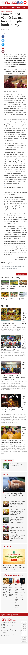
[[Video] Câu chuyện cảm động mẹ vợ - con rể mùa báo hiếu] (14, 484)
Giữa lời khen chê (21, 299)
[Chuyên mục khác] (25, 13)
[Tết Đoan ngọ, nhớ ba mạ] (5, 294)
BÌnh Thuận (24, 637)
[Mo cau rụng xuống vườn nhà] (5, 282)
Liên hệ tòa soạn (13, 615)
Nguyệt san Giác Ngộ (6, 13)
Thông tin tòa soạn (5, 615)
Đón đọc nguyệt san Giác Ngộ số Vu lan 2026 (11, 590)
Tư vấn (8, 10)
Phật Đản (24, 632)
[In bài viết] (2, 51)
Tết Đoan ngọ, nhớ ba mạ (4, 299)
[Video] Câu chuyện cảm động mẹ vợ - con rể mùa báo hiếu (13, 495)
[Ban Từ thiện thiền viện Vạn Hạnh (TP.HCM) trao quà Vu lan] (11, 341)
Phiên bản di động (5, 617)
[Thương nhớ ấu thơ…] (14, 282)
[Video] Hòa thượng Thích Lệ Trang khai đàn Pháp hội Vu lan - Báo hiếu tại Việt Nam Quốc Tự (17, 504)
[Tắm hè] (14, 294)
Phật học (4, 10)
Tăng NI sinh (23, 630)
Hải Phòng (24, 635)
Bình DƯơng (24, 641)
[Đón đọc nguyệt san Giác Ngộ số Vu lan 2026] (12, 581)
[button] (23, 593)
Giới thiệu (24, 639)
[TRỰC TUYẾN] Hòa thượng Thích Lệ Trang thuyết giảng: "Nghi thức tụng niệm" (17, 537)
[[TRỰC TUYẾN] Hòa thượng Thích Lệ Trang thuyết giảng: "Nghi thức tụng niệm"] (6, 537)
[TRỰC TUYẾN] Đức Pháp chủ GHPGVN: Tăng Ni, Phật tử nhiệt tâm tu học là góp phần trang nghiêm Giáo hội (14, 521)
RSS (11, 617)
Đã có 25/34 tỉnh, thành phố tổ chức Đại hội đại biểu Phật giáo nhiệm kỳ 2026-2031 (14, 567)
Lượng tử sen (23, 286)
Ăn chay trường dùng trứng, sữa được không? (5, 590)
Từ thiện (19, 13)
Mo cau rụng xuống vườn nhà (4, 288)
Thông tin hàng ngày (12, 575)
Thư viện (7, 546)
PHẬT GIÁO (24, 624)
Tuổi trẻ (13, 10)
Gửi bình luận (21, 274)
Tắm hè (12, 298)
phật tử (24, 628)
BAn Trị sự (24, 622)
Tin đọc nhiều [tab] (7, 460)
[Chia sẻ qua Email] (2, 47)
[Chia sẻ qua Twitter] (2, 40)
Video (18, 7)
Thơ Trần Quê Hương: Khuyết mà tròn (16, 464)
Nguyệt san (9, 614)
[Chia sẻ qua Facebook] (2, 36)
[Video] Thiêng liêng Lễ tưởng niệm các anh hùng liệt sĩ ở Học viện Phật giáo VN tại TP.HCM (17, 529)
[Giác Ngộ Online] (9, 619)
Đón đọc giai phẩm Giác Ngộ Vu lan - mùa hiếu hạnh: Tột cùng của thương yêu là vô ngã (17, 597)
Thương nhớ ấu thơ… (13, 287)
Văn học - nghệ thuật (6, 11)
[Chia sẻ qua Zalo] (2, 44)
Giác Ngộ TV (15, 614)
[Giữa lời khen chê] (23, 294)
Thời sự (9, 7)
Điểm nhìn (23, 7)
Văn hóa (14, 7)
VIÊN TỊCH (24, 626)
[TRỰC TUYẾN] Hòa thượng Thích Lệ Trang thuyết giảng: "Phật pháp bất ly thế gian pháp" (17, 512)
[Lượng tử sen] (23, 282)
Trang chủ (4, 7)
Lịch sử (14, 13)
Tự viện (18, 10)
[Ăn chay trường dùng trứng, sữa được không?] (6, 581)
